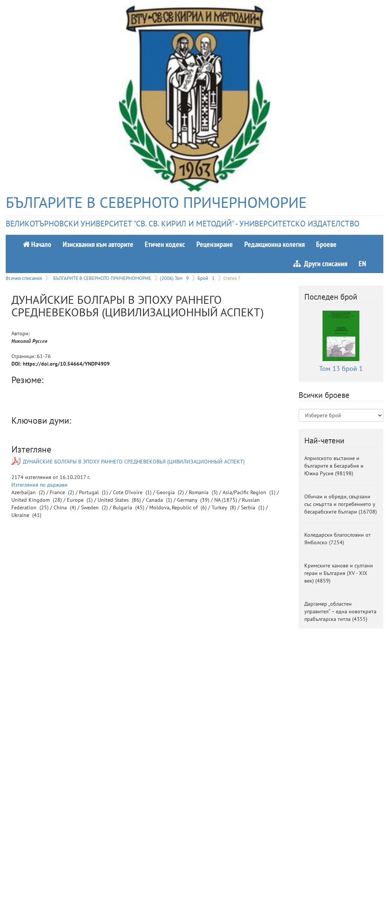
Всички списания (24, 278)
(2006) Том (174, 278)
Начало (40, 244)
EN (362, 263)
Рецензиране (214, 244)
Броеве (326, 244)
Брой (206, 278)
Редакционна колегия (274, 244)
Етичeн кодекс (165, 244)
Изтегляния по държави (39, 484)
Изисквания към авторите (98, 244)
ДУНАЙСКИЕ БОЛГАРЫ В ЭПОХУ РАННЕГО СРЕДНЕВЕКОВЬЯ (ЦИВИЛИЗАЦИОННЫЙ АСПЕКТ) (134, 461)
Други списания (324, 263)
